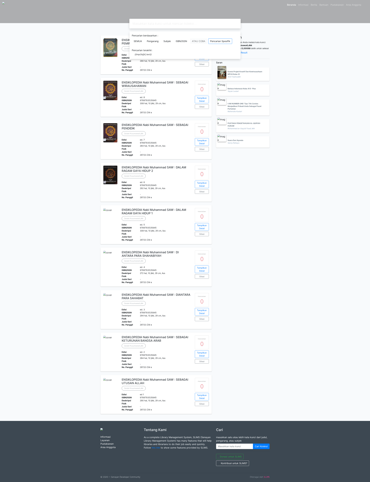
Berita (314, 4)
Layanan (105, 440)
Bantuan (323, 4)
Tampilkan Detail (202, 99)
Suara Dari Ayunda (235, 140)
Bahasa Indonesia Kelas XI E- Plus (242, 89)
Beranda (291, 4)
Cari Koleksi (261, 446)
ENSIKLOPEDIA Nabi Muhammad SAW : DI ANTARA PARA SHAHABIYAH (150, 254)
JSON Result (240, 52)
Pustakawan (337, 4)
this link (156, 447)
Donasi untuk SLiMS (231, 456)
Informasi (303, 4)
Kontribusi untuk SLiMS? (234, 463)
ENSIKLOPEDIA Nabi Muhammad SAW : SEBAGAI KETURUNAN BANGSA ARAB (155, 338)
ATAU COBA (198, 41)
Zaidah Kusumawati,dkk (133, 91)
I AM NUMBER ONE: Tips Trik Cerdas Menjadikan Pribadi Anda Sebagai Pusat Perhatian (244, 106)
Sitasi (201, 64)
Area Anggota (353, 4)
